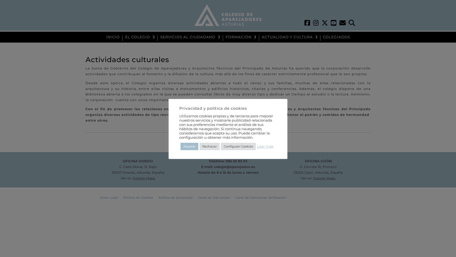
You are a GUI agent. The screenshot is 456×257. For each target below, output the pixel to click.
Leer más (265, 146)
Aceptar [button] (189, 146)
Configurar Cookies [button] (238, 146)
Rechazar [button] (209, 146)
